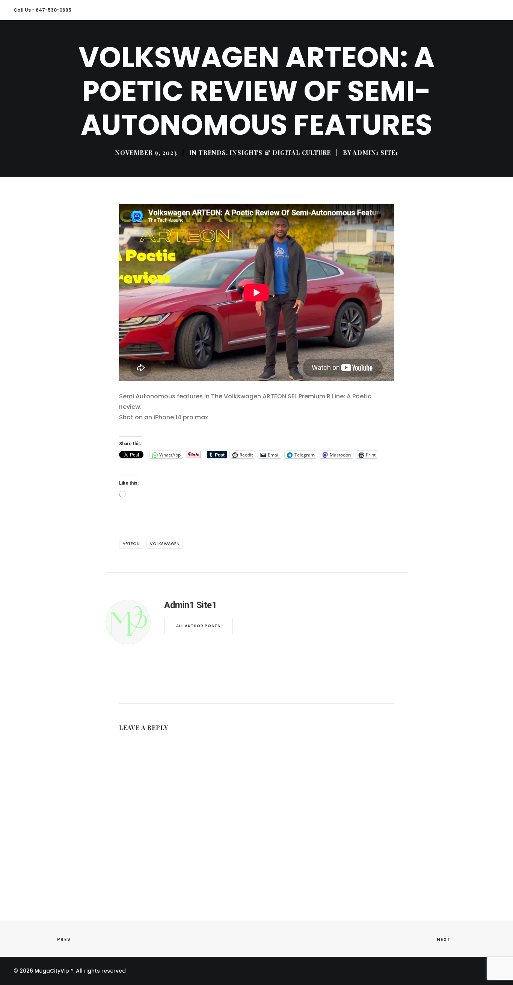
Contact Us (132, 41)
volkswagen (165, 544)
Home (21, 41)
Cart (479, 41)
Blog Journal (179, 41)
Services (91, 41)
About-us (53, 41)
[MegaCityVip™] (221, 41)
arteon (131, 544)
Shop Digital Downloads (277, 41)
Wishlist (448, 41)
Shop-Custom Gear (351, 41)
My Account (407, 41)
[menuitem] (23, 41)
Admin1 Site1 (375, 152)
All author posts (198, 626)
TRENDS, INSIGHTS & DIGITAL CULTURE (265, 152)
